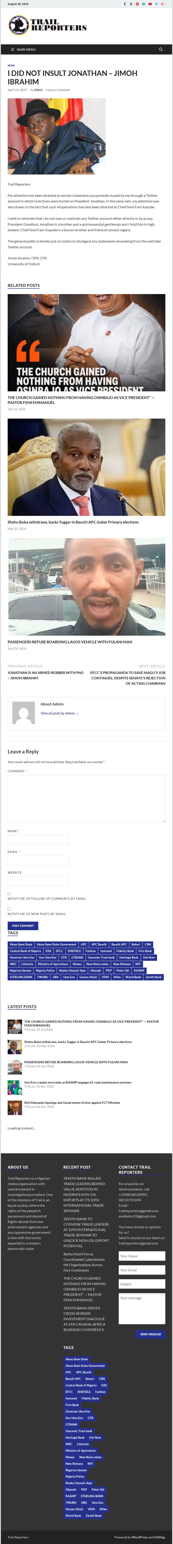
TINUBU (42, 977)
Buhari (136, 944)
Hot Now (149, 957)
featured (106, 951)
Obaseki (95, 970)
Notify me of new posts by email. (37, 914)
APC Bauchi (99, 944)
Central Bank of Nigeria (25, 951)
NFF (138, 964)
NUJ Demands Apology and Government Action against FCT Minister (72, 1102)
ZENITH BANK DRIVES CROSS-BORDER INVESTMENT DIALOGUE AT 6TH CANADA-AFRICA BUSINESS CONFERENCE (84, 1319)
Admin (38, 90)
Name (14, 831)
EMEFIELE (74, 951)
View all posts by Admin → (60, 713)
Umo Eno (69, 977)
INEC (13, 964)
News (11, 65)
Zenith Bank (154, 977)
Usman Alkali (88, 977)
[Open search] (160, 49)
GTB (64, 957)
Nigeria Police (45, 970)
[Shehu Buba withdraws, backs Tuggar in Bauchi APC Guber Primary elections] (86, 469)
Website (15, 872)
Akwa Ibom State (21, 944)
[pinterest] (137, 4)
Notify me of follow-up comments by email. (47, 898)
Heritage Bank (128, 957)
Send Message (150, 1334)
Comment (17, 771)
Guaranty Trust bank (101, 957)
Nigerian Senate (20, 970)
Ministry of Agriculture (53, 964)
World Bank (133, 977)
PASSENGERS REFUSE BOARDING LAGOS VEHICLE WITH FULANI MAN (70, 641)
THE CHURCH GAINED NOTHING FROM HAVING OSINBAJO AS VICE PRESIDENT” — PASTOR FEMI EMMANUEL (85, 1289)
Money (77, 964)
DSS (48, 951)
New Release (122, 964)
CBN (148, 944)
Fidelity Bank (125, 951)
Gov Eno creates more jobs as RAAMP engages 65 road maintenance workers (78, 1082)
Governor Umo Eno (22, 957)
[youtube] (150, 4)
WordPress (140, 1537)
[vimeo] (156, 4)
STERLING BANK (21, 977)
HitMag (159, 1537)
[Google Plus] (162, 4)
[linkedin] (143, 4)
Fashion (91, 951)
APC (84, 944)
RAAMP (139, 970)
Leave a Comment (58, 90)
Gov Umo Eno (47, 957)
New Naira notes (97, 964)
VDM (105, 977)
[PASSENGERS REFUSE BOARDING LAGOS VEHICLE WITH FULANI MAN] (86, 588)
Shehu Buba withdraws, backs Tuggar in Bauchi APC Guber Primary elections (73, 522)
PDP (109, 970)
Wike (117, 977)
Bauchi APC (119, 944)
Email (14, 852)
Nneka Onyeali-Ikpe (72, 970)
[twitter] (131, 4)
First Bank (145, 951)
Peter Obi (122, 970)
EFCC (59, 951)
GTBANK (77, 957)
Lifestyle (27, 964)
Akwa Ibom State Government (56, 944)
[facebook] (124, 4)
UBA (56, 977)
